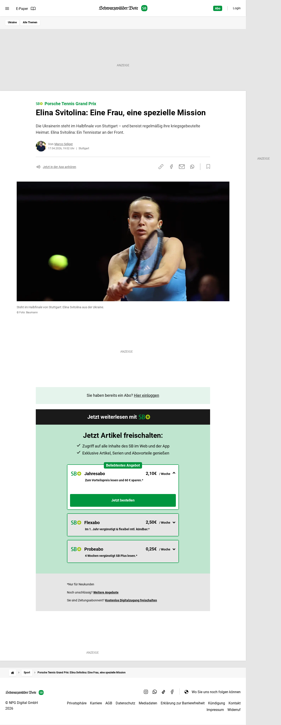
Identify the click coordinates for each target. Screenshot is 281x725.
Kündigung (216, 703)
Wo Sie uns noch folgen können (216, 692)
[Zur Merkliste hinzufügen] (207, 166)
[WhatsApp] (154, 691)
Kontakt (235, 703)
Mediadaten (148, 703)
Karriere (96, 703)
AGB (108, 703)
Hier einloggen (146, 395)
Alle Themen (30, 22)
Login (237, 8)
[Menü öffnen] (7, 8)
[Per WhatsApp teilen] (192, 166)
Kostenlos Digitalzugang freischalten (131, 600)
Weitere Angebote (106, 592)
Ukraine (12, 22)
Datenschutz (125, 703)
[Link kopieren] (161, 166)
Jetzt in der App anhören (59, 167)
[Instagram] (146, 691)
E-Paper (22, 9)
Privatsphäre (76, 703)
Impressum (215, 710)
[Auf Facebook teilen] (171, 166)
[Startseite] (12, 672)
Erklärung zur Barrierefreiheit (183, 703)
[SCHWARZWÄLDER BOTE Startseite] (123, 8)
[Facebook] (172, 691)
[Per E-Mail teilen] (182, 166)
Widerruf (234, 710)
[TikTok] (163, 691)
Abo (217, 8)
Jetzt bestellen (123, 500)
